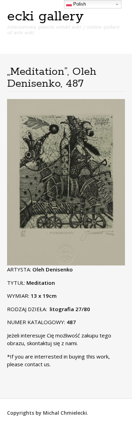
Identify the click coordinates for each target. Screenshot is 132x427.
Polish (79, 4)
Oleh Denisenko (52, 269)
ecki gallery (45, 16)
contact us (37, 364)
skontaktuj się (42, 343)
